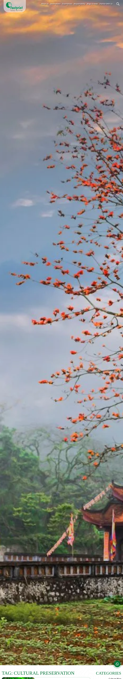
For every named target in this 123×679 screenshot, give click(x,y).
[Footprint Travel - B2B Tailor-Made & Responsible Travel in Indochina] (14, 6)
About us (45, 4)
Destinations (55, 4)
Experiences (67, 4)
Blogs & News (92, 4)
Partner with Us (106, 4)
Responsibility (79, 4)
